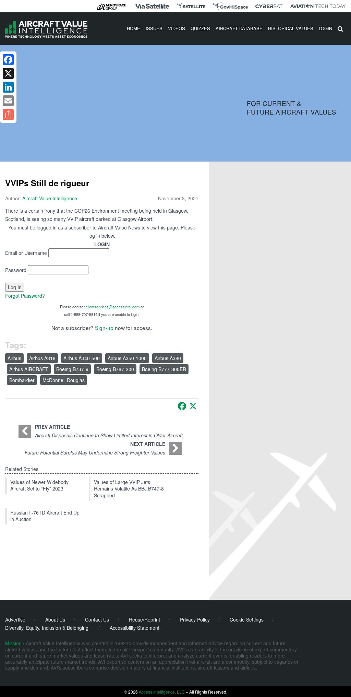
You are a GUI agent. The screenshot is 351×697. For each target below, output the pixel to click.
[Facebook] (182, 406)
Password (15, 270)
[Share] (8, 114)
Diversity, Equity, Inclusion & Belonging (46, 627)
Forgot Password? (25, 295)
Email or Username (26, 252)
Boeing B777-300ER (164, 369)
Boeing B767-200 (115, 369)
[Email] (8, 101)
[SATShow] (191, 6)
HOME (133, 28)
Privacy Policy (195, 619)
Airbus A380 (168, 358)
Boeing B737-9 (72, 369)
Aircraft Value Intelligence (49, 198)
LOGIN (325, 28)
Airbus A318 (42, 358)
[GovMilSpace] (230, 6)
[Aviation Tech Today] (318, 6)
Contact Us (97, 619)
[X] (192, 406)
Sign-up (104, 327)
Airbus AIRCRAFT (28, 369)
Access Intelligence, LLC (162, 692)
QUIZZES (200, 28)
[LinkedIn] (8, 87)
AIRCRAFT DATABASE (239, 28)
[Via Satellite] (152, 6)
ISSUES (154, 28)
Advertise (15, 619)
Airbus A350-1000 (127, 358)
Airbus (14, 358)
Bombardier (22, 380)
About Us (55, 619)
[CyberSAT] (268, 6)
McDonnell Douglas (64, 380)
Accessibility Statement (134, 627)
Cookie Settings (247, 619)
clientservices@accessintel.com (113, 306)
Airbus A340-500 (81, 358)
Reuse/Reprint (144, 619)
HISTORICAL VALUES (290, 28)
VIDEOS (176, 28)
